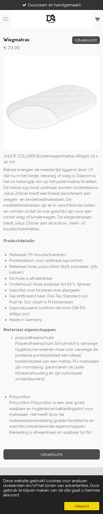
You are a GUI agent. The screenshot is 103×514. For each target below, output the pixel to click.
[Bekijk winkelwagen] (97, 19)
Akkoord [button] (82, 506)
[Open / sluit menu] (6, 19)
